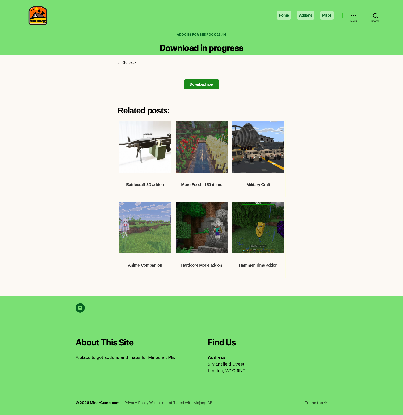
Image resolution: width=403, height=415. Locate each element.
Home (284, 15)
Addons (305, 15)
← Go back (127, 62)
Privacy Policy (136, 403)
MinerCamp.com (104, 403)
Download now (201, 84)
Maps (327, 15)
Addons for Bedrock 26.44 (201, 34)
